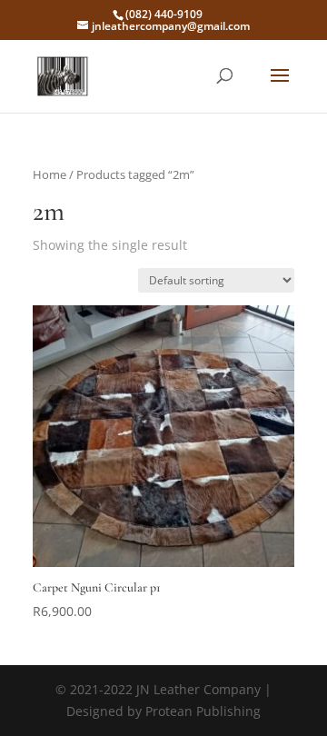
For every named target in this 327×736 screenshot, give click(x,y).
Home (49, 174)
